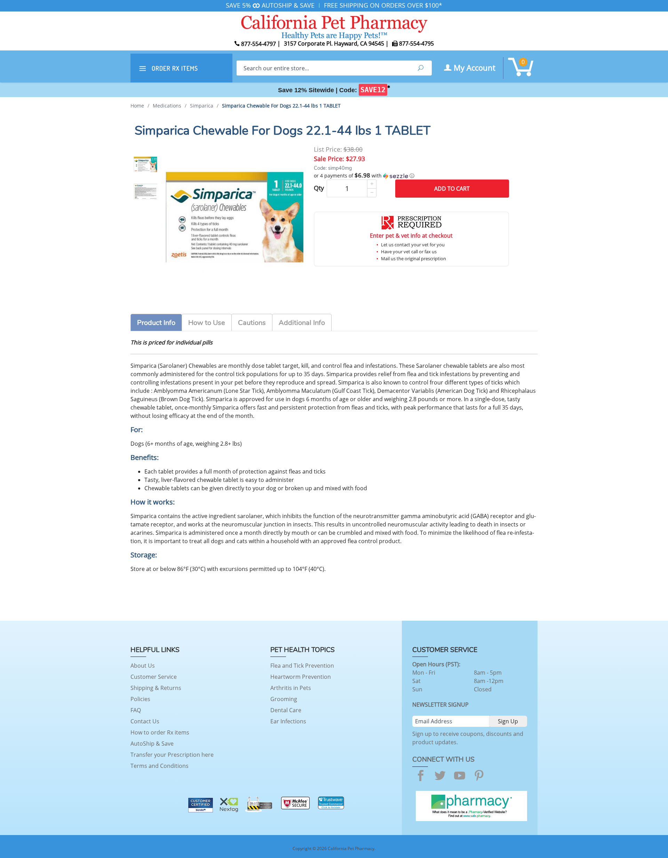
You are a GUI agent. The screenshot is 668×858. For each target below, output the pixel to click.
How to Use (206, 322)
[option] (145, 163)
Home (137, 105)
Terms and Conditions (159, 766)
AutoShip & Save (152, 743)
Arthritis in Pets (290, 688)
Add (452, 188)
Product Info (156, 322)
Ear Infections (288, 721)
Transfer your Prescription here (172, 754)
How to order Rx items (159, 732)
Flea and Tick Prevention (302, 665)
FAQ (135, 710)
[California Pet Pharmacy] (334, 26)
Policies (140, 699)
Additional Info (302, 322)
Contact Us (144, 721)
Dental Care (285, 710)
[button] (411, 175)
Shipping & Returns (155, 688)
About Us (142, 665)
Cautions (252, 322)
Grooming (283, 699)
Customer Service (153, 677)
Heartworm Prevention (300, 677)
